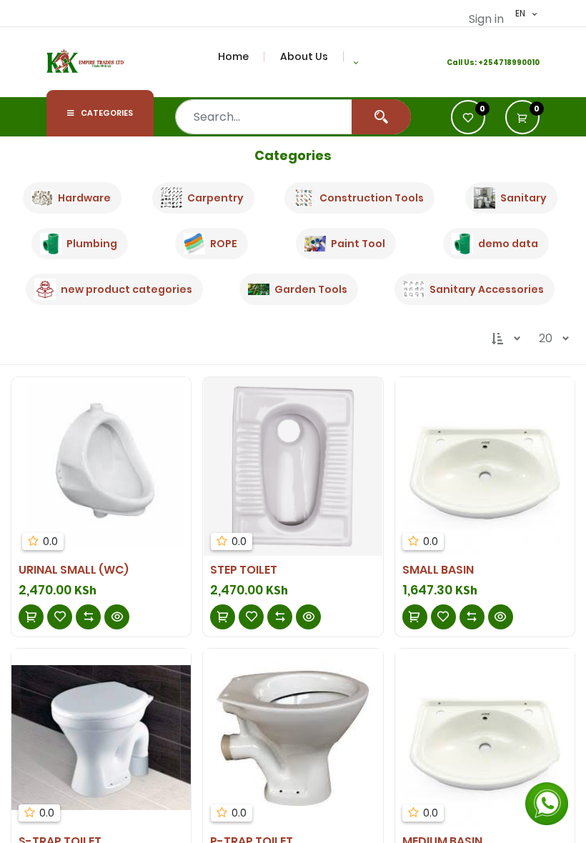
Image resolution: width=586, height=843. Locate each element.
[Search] (381, 116)
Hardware (84, 198)
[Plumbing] (50, 243)
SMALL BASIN (438, 570)
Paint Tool (358, 243)
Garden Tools (310, 289)
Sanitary (523, 198)
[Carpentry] (171, 198)
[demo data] (462, 243)
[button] (356, 62)
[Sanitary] (484, 198)
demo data (508, 243)
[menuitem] (241, 56)
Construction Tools (371, 198)
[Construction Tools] (303, 198)
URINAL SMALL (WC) (74, 570)
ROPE (223, 243)
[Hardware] (42, 197)
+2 (483, 62)
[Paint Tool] (315, 243)
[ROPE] (194, 243)
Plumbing (91, 243)
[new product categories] (45, 289)
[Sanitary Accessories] (413, 288)
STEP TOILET (243, 570)
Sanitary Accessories (486, 289)
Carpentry (215, 198)
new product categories (126, 289)
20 (545, 338)
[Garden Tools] (258, 289)
